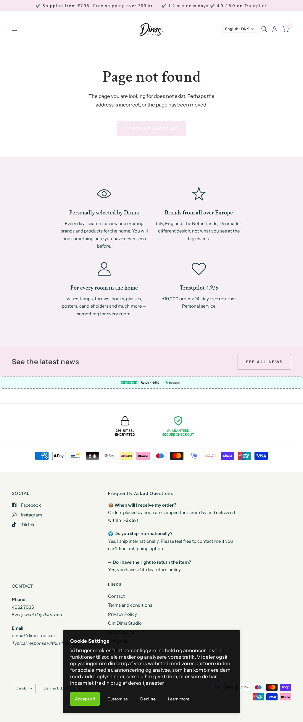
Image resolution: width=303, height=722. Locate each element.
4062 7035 (23, 607)
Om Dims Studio (125, 623)
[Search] (264, 29)
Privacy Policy (122, 614)
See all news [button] (264, 361)
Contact (116, 596)
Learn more (178, 699)
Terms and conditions (130, 605)
